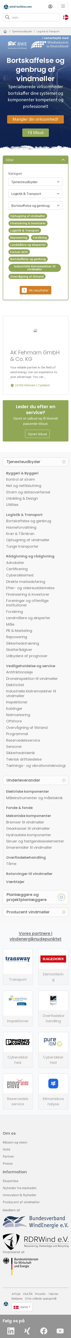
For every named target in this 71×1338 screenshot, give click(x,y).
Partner (8, 1156)
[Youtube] (60, 1330)
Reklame (17, 1298)
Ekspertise (10, 1181)
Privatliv (40, 1294)
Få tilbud (35, 132)
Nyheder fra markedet (19, 1188)
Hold (6, 1149)
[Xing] (27, 1330)
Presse (8, 1163)
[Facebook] (43, 1330)
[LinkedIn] (10, 1330)
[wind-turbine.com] (5, 31)
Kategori (15, 173)
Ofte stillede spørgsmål (40, 1298)
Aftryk (16, 1294)
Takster (53, 1294)
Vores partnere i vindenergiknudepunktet (35, 936)
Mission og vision (15, 1142)
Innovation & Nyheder (19, 1195)
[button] (65, 17)
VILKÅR (28, 1294)
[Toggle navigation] (63, 6)
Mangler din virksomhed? (35, 119)
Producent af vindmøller (21, 1202)
